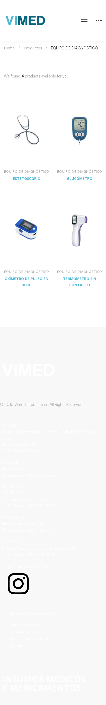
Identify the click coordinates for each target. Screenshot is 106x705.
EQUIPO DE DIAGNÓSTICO (26, 171)
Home (9, 47)
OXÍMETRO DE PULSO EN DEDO (26, 281)
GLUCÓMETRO (79, 178)
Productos (33, 47)
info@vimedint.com (30, 566)
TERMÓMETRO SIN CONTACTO (79, 281)
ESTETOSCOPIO (26, 178)
